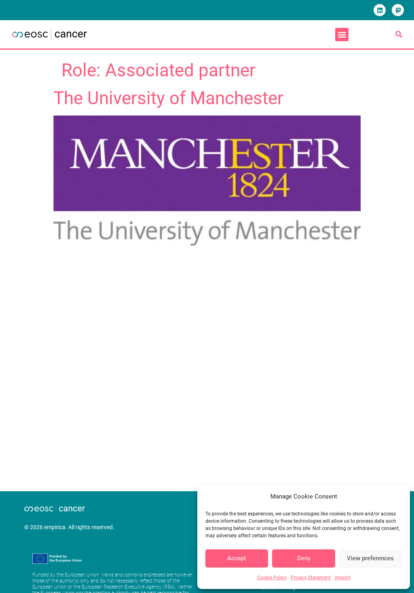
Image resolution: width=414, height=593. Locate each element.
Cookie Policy (272, 577)
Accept (236, 558)
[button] (342, 34)
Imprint (343, 577)
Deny (303, 558)
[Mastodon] (398, 10)
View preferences (370, 558)
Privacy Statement (311, 577)
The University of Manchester (168, 98)
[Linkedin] (380, 10)
